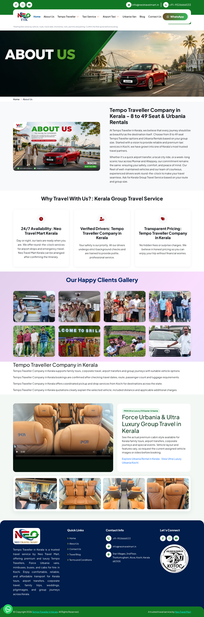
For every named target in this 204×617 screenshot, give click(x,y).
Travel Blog (75, 554)
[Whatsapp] (8, 609)
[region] (102, 493)
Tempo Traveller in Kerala (45, 611)
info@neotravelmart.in (145, 4)
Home (36, 16)
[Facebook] (16, 5)
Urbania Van (129, 16)
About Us (49, 16)
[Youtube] (29, 5)
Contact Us (154, 16)
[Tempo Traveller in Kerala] (26, 536)
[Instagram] (23, 5)
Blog (142, 16)
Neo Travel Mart (183, 611)
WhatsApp (177, 16)
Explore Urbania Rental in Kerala (141, 458)
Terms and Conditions (80, 559)
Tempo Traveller (67, 16)
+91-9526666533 (180, 4)
